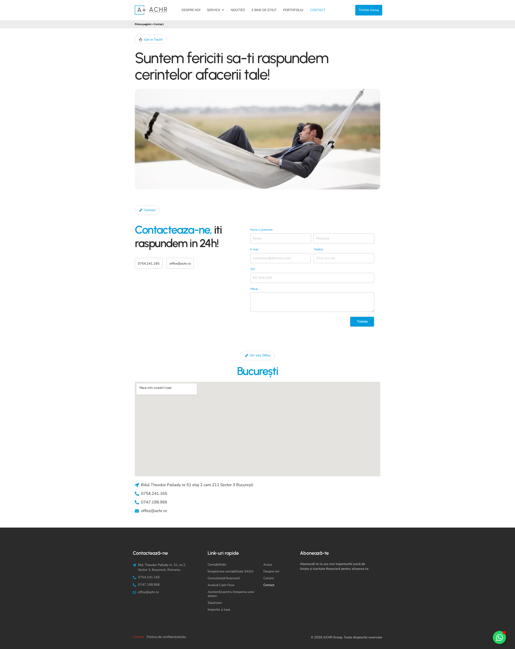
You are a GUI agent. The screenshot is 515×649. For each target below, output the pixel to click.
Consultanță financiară (224, 578)
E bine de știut (264, 10)
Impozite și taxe (219, 610)
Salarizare (215, 603)
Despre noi (191, 10)
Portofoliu (293, 10)
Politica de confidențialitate (166, 637)
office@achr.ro (180, 263)
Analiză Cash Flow (221, 585)
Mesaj (254, 289)
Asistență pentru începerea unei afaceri (231, 594)
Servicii (213, 10)
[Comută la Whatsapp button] (499, 637)
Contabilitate (217, 565)
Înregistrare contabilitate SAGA (230, 571)
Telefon (318, 249)
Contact (317, 10)
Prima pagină (143, 24)
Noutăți (238, 10)
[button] (151, 39)
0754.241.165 (149, 263)
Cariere (268, 578)
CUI (252, 269)
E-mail (254, 249)
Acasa (267, 565)
